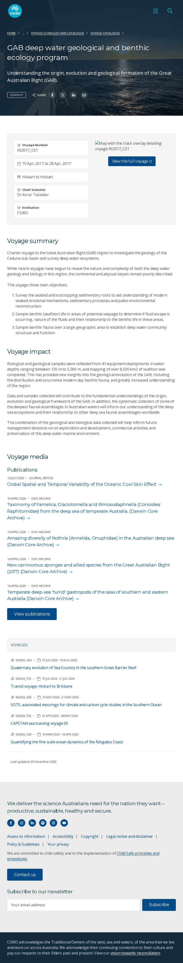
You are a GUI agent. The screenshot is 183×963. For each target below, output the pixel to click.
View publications (32, 614)
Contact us (25, 874)
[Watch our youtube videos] (64, 823)
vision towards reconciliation (135, 953)
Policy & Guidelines (23, 844)
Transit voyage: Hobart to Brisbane (41, 686)
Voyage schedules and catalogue (57, 33)
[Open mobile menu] (156, 11)
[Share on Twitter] (62, 95)
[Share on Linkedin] (73, 95)
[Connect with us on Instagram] (21, 823)
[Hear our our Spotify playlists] (42, 823)
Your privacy (58, 844)
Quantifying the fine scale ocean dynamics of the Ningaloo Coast (67, 742)
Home (11, 33)
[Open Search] (170, 11)
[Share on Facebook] (52, 95)
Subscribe (159, 904)
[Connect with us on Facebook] (11, 823)
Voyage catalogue (105, 33)
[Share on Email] (84, 95)
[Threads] (53, 823)
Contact (16, 95)
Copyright (89, 836)
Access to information (26, 836)
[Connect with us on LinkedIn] (32, 823)
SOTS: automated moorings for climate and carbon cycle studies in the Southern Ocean (86, 704)
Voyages (19, 645)
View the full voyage (130, 161)
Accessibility (63, 836)
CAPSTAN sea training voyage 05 (39, 723)
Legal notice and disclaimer (129, 836)
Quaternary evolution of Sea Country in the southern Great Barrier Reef (73, 667)
